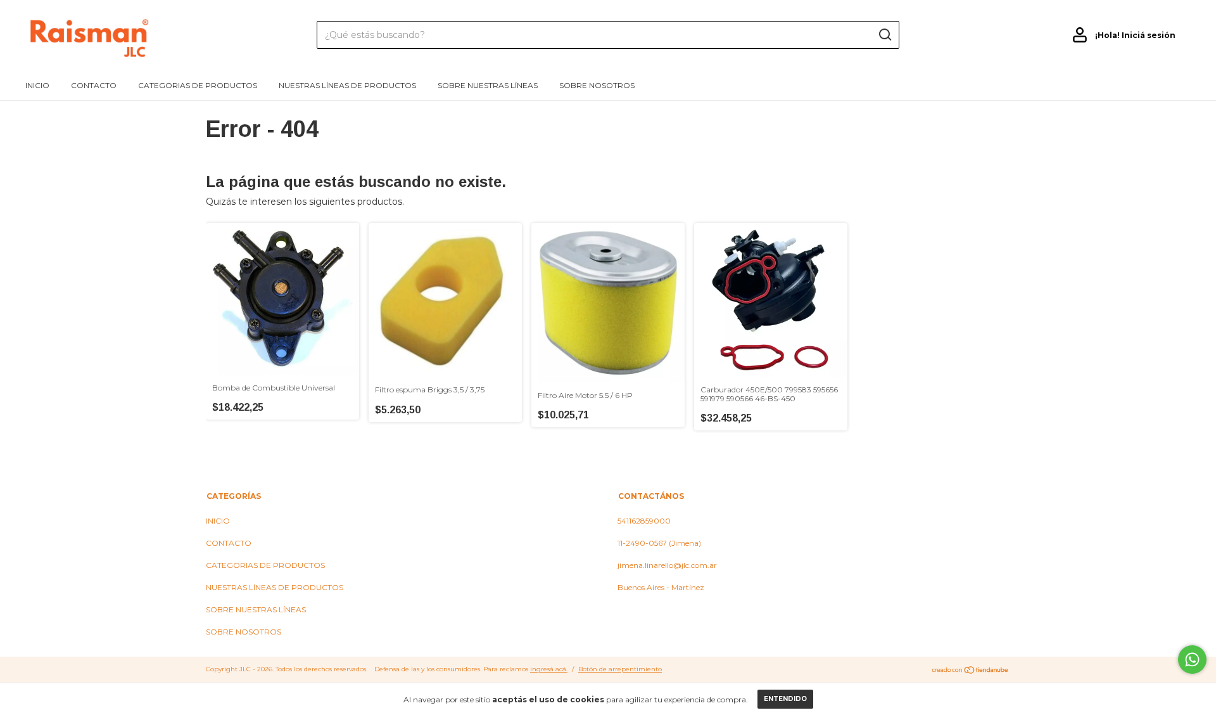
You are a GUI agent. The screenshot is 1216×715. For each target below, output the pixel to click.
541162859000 (644, 520)
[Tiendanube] (970, 670)
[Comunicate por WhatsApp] (1192, 659)
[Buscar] (884, 34)
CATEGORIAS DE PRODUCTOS (197, 85)
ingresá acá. (548, 669)
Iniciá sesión (1148, 35)
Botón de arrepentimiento (620, 669)
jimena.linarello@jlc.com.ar (667, 565)
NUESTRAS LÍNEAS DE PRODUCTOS (347, 85)
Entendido (785, 699)
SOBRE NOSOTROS (597, 85)
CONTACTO (94, 85)
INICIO (37, 85)
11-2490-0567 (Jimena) (659, 543)
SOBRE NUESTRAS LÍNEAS (488, 85)
